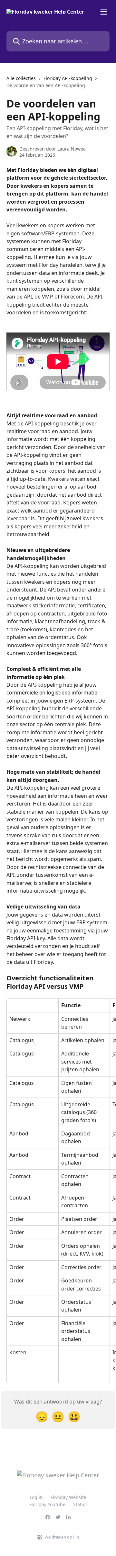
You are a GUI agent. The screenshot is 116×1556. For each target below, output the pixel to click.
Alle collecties (21, 78)
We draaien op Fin (61, 1537)
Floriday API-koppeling (68, 78)
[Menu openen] (104, 12)
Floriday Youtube (47, 1504)
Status (80, 1504)
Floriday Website (68, 1497)
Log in (36, 1497)
